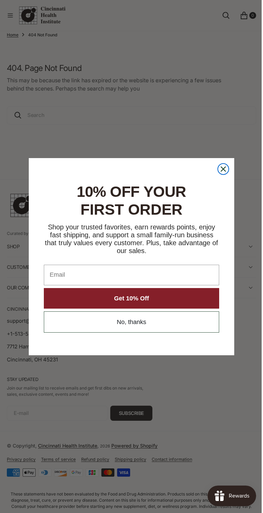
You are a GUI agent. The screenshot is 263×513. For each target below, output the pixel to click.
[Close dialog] (220, 169)
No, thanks (129, 322)
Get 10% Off (129, 298)
